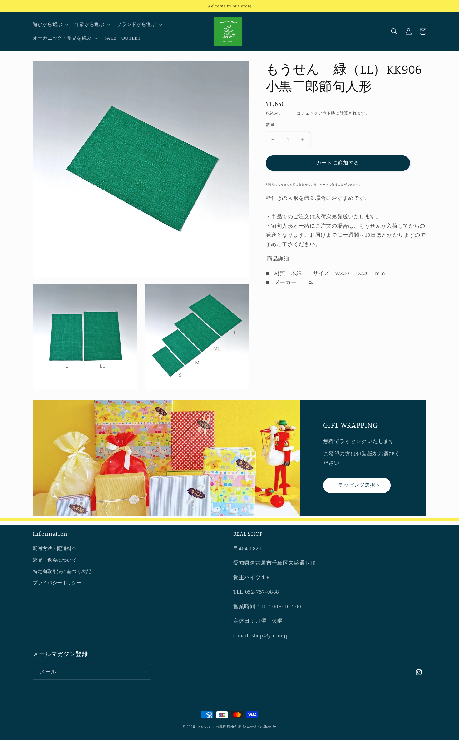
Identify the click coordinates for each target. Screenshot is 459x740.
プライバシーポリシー (57, 582)
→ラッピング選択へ (357, 485)
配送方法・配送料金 (55, 548)
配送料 (290, 113)
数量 (270, 124)
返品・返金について (55, 560)
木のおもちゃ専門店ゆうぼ (219, 726)
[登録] (143, 671)
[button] (50, 25)
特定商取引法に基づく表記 (62, 571)
